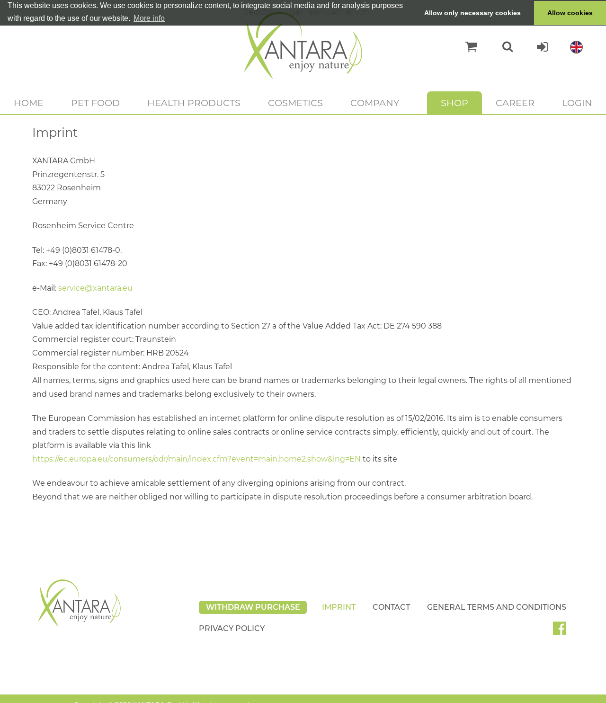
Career (515, 102)
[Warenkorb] (466, 46)
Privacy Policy (232, 628)
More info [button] (149, 18)
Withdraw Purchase (253, 607)
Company (374, 102)
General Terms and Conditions (496, 607)
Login (577, 102)
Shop (454, 102)
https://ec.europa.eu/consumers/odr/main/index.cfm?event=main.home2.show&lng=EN (196, 458)
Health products (194, 102)
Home (29, 102)
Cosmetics (295, 102)
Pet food (95, 102)
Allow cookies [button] (570, 13)
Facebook (563, 631)
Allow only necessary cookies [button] (472, 13)
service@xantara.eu (95, 288)
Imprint (339, 607)
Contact (391, 607)
